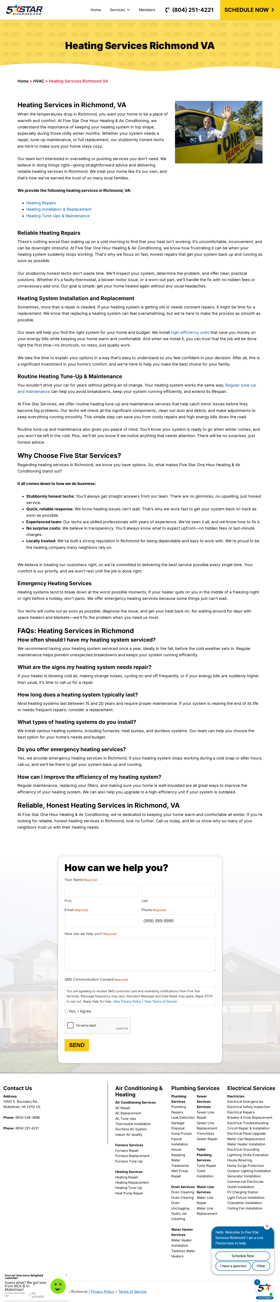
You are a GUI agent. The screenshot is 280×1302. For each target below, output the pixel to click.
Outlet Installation (240, 1187)
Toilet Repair (206, 1166)
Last (145, 901)
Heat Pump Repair (129, 1193)
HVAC (38, 81)
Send (77, 1045)
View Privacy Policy (127, 1001)
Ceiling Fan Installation (244, 1208)
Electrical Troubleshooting (247, 1123)
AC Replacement (128, 1113)
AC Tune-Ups (125, 1118)
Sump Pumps (181, 1133)
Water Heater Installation (246, 1144)
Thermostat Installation (133, 1124)
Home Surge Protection (245, 1166)
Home (96, 10)
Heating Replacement (132, 1182)
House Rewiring (239, 1160)
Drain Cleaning (182, 1192)
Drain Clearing (182, 1197)
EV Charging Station (242, 1192)
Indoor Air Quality (128, 1134)
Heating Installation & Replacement (58, 209)
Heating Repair (126, 1177)
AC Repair (123, 1108)
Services (117, 10)
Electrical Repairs (241, 1112)
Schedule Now (246, 10)
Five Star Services (24, 10)
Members (147, 10)
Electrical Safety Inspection (248, 1107)
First (68, 901)
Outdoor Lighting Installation (249, 1171)
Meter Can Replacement (246, 1139)
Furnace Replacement (132, 1156)
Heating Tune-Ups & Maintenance (58, 216)
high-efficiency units (190, 332)
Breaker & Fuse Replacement (249, 1117)
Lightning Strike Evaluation (248, 1155)
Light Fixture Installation (245, 1197)
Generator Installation (244, 1176)
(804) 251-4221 (193, 10)
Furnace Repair (127, 1150)
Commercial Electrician (245, 1182)
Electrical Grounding (243, 1149)
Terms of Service (132, 1291)
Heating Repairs (41, 203)
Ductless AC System (131, 1129)
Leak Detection (183, 1117)
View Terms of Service (160, 1001)
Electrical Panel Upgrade (246, 1133)
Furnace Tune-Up (129, 1161)
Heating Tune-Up (128, 1188)
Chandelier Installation (244, 1203)
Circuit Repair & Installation (248, 1128)
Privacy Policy (102, 1291)
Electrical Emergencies (245, 1101)
